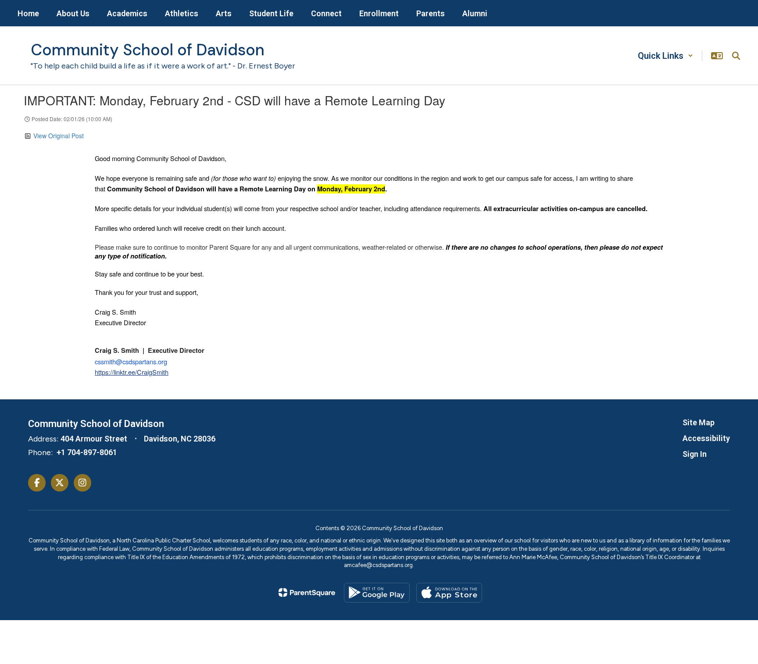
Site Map (699, 422)
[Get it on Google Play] (377, 593)
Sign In (695, 454)
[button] (665, 55)
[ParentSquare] (306, 592)
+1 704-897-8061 (87, 452)
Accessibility (706, 438)
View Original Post (58, 135)
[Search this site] (736, 55)
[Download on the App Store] (449, 593)
